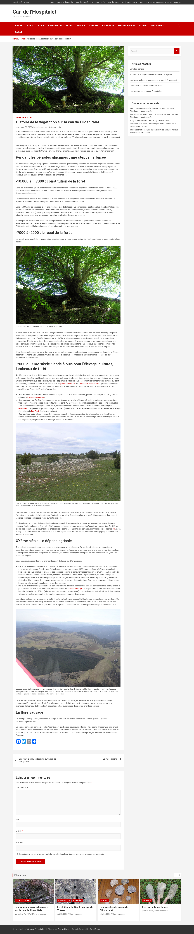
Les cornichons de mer (155, 907)
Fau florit (143, 2)
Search (176, 51)
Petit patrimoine (22, 900)
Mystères (143, 25)
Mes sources (157, 25)
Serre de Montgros (75, 588)
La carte (51, 2)
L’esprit (29, 25)
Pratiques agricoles (35, 397)
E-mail (19, 831)
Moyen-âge (77, 900)
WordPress (95, 929)
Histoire (20, 118)
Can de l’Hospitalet (174, 2)
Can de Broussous (157, 2)
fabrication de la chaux (89, 383)
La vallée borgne (110, 759)
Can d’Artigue (113, 2)
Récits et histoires (126, 25)
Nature (80, 25)
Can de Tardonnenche (65, 2)
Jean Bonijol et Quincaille (158, 120)
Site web (19, 842)
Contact (18, 32)
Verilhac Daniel (136, 124)
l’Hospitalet (23, 408)
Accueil (18, 25)
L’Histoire (93, 25)
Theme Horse (64, 929)
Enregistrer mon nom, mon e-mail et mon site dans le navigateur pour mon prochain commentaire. (62, 854)
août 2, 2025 (62, 914)
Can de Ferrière (99, 2)
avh (113, 529)
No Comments (55, 127)
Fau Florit (35, 411)
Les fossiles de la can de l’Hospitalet (146, 91)
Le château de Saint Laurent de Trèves (146, 85)
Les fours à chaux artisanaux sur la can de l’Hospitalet (37, 760)
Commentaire (22, 787)
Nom (19, 819)
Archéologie (108, 25)
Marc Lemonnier (40, 127)
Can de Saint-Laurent (129, 2)
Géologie (104, 900)
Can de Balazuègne (83, 2)
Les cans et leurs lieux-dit (60, 25)
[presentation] (176, 875)
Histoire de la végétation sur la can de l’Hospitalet (151, 74)
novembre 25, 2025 (24, 127)
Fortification (64, 900)
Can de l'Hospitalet (34, 12)
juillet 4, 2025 (105, 914)
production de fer (67, 383)
